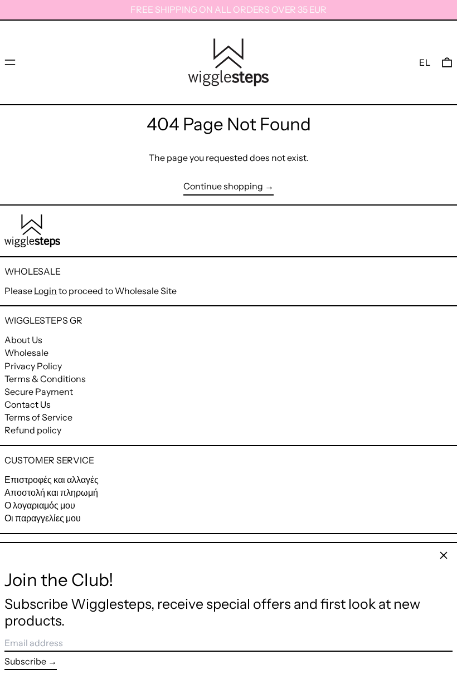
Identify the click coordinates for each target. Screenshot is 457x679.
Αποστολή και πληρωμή (51, 492)
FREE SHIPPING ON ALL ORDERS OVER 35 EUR (228, 9)
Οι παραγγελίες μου (42, 518)
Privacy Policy (33, 366)
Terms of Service (38, 417)
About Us (23, 339)
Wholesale (26, 352)
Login (45, 290)
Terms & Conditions (45, 378)
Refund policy (32, 430)
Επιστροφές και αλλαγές (51, 479)
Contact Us (27, 404)
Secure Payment (38, 391)
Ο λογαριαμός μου (39, 505)
